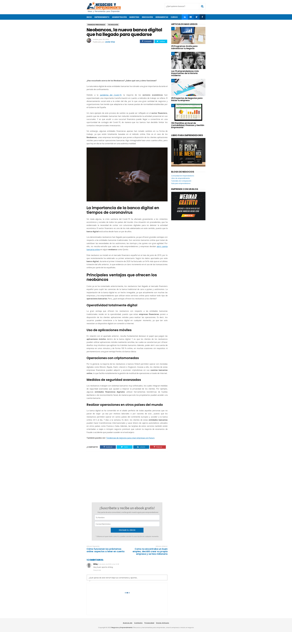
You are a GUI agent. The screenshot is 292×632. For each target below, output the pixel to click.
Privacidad (149, 623)
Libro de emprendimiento (180, 178)
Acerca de (127, 623)
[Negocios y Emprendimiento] (104, 12)
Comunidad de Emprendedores (182, 176)
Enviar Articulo (162, 623)
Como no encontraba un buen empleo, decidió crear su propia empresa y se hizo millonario (150, 551)
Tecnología (113, 25)
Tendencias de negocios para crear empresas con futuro (130, 438)
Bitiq (95, 564)
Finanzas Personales (96, 25)
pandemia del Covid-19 (110, 95)
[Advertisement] (127, 62)
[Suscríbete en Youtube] (191, 17)
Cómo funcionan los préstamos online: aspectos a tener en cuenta (105, 550)
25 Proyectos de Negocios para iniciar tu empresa (186, 99)
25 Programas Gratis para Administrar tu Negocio (184, 47)
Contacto (138, 623)
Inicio (89, 17)
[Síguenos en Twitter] (196, 17)
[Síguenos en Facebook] (202, 17)
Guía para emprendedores (180, 183)
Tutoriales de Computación (181, 181)
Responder (97, 570)
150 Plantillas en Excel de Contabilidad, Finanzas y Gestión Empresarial (187, 125)
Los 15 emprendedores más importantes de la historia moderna (185, 73)
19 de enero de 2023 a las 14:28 (108, 564)
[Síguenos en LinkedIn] (185, 17)
